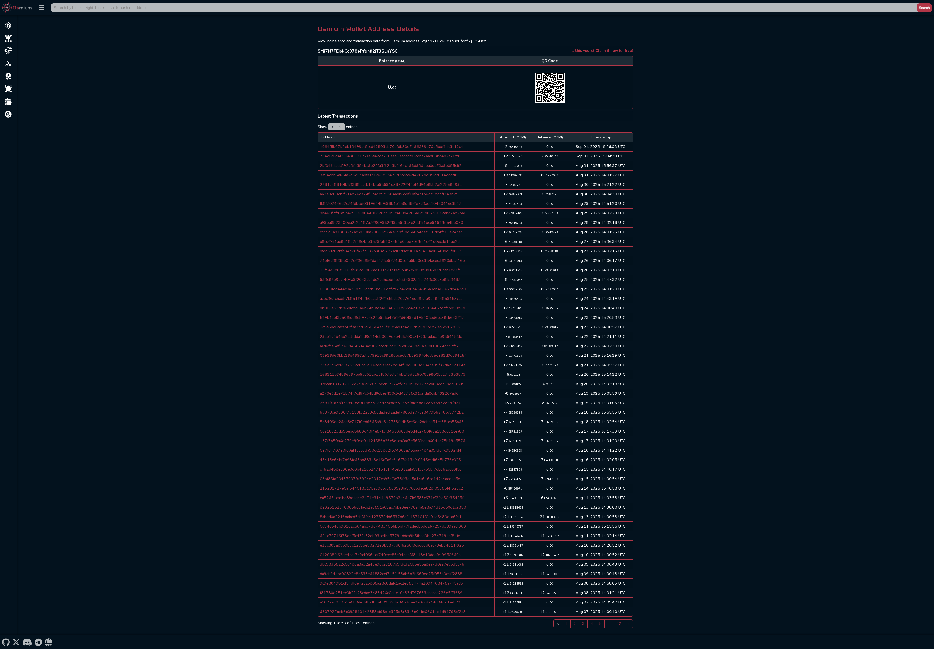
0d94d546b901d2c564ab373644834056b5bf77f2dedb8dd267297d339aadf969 (393, 526)
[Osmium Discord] (27, 642)
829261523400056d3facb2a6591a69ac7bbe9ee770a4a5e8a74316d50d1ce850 (393, 507)
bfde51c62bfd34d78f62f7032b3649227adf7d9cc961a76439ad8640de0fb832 (390, 251)
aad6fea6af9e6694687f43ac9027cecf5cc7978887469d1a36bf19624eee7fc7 (389, 346)
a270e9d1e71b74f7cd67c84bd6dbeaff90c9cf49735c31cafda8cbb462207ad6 (389, 393)
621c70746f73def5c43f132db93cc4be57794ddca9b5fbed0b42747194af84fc (390, 536)
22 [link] (618, 623)
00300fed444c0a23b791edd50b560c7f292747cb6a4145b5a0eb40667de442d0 (393, 289)
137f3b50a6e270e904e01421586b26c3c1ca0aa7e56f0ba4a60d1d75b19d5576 (392, 441)
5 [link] (600, 623)
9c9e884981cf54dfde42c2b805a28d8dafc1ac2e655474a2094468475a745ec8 (391, 583)
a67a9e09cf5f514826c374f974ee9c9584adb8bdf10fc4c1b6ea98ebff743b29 (389, 194)
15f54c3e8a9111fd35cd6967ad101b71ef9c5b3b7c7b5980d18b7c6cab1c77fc (390, 270)
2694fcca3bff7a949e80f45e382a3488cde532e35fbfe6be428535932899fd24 (390, 403)
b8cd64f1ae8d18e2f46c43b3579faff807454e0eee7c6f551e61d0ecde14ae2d (390, 241)
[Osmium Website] (48, 642)
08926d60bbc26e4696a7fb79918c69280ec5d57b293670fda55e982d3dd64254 (393, 355)
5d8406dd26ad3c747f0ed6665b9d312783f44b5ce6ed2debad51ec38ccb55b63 (392, 422)
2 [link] (575, 623)
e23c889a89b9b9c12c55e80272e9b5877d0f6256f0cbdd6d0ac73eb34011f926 (392, 545)
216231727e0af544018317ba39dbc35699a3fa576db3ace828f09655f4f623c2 (391, 488)
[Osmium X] (16, 642)
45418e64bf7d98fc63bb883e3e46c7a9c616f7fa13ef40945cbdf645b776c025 (390, 460)
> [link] (628, 623)
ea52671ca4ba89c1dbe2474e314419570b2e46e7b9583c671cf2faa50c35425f (391, 498)
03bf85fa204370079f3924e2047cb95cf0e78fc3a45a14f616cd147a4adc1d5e (390, 479)
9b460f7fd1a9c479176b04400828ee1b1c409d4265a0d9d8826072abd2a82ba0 (393, 213)
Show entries (338, 126)
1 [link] (566, 623)
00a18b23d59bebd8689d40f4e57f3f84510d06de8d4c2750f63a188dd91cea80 (392, 431)
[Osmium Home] (18, 8)
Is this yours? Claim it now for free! (602, 50)
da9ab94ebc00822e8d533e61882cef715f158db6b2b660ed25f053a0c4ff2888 (391, 573)
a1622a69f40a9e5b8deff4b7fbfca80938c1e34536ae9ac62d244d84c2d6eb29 (390, 602)
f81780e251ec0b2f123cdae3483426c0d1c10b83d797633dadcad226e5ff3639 (391, 592)
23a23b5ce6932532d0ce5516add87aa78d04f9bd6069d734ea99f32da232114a (392, 365)
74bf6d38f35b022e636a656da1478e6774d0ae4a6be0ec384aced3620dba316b (392, 260)
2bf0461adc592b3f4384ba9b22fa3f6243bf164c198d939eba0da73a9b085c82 (391, 165)
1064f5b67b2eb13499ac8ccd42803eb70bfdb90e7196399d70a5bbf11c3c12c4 (391, 146)
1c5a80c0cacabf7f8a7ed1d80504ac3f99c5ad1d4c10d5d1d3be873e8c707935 (390, 327)
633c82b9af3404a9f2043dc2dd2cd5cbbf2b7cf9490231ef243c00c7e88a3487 (390, 279)
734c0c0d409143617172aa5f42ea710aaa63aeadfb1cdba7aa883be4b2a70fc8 (390, 156)
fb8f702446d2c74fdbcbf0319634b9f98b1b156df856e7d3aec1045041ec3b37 (390, 203)
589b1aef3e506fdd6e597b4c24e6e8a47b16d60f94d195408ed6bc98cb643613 (392, 317)
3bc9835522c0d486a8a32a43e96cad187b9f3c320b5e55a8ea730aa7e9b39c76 (392, 564)
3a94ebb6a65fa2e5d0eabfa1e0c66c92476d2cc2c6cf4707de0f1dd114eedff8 (389, 175)
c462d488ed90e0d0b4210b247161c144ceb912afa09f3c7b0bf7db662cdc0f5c (390, 469)
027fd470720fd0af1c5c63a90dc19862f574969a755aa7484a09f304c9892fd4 (390, 450)
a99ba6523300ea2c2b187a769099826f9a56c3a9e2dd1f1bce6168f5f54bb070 (391, 222)
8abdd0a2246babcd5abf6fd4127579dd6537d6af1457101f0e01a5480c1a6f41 (391, 517)
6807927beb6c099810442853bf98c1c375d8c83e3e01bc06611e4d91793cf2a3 (393, 611)
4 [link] (592, 623)
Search (924, 7)
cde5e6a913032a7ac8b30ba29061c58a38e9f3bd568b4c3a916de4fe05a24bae (391, 232)
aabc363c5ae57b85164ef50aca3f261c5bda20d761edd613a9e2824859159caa (391, 298)
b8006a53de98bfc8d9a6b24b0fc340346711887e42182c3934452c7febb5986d (392, 308)
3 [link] (583, 623)
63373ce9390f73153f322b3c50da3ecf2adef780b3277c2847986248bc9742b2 (392, 412)
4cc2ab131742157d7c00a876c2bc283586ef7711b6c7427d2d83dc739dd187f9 (392, 384)
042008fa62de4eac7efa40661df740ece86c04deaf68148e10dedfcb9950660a (390, 555)
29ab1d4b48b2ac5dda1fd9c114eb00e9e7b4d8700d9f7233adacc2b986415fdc (391, 336)
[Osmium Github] (6, 642)
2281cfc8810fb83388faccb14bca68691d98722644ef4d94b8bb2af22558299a (391, 184)
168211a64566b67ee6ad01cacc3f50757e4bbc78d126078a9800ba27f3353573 (393, 374)
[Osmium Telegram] (38, 642)
